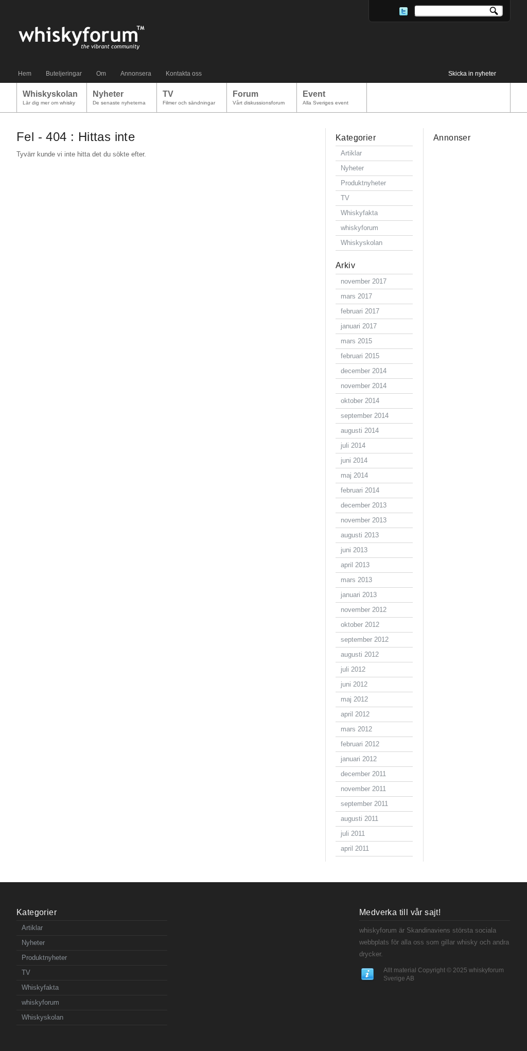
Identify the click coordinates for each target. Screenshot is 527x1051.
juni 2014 (354, 460)
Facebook (392, 11)
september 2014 (365, 415)
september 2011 (364, 804)
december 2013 (364, 505)
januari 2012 (359, 759)
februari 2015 (360, 356)
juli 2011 (353, 833)
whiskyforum (359, 228)
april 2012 (355, 714)
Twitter (403, 11)
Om (101, 73)
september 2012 (365, 639)
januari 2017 (359, 326)
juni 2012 (354, 684)
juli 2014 (353, 445)
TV (345, 198)
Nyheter (352, 168)
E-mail (380, 11)
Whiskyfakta (359, 213)
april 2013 (355, 565)
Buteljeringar (64, 73)
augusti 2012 (360, 654)
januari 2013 (359, 595)
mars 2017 (356, 296)
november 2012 (364, 610)
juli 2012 (353, 669)
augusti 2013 (360, 535)
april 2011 (355, 848)
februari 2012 (360, 744)
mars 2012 (356, 729)
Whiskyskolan (361, 243)
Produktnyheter (363, 183)
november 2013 (364, 520)
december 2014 (364, 371)
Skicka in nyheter (472, 73)
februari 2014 (360, 490)
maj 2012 (354, 699)
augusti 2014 (360, 430)
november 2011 (363, 789)
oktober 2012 (360, 624)
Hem (24, 73)
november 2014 (364, 386)
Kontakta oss (184, 73)
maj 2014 (354, 475)
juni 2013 (354, 550)
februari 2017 (360, 311)
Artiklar (351, 153)
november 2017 (364, 281)
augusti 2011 (359, 818)
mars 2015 (356, 341)
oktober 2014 (360, 401)
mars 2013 (356, 580)
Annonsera (135, 73)
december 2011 (363, 774)
